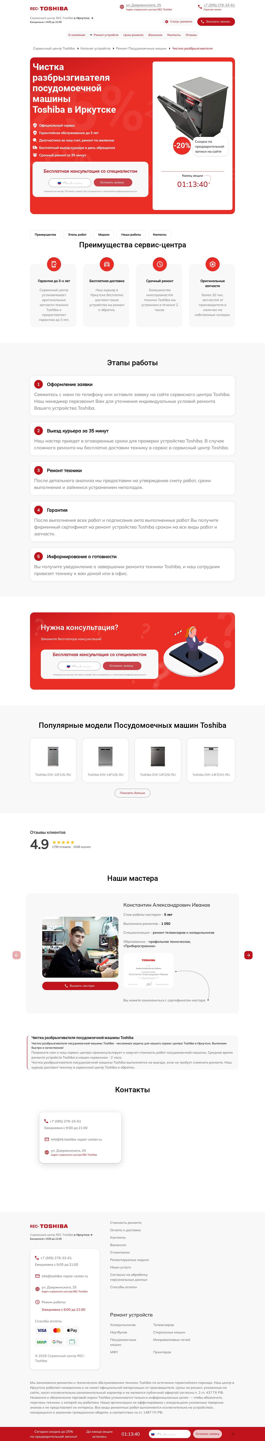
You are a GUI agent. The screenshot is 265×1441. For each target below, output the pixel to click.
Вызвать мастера (82, 986)
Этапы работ (77, 234)
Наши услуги (120, 1267)
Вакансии (155, 35)
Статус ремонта (181, 21)
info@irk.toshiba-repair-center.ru (76, 1139)
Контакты (174, 35)
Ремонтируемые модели (129, 1260)
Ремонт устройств (106, 35)
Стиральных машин (169, 1332)
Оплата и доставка (125, 1230)
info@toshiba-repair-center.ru (65, 1276)
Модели (103, 234)
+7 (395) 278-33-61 (219, 5)
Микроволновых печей (171, 1340)
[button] (248, 955)
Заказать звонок (218, 21)
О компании (76, 35)
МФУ (114, 1352)
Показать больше (132, 793)
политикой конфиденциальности (120, 191)
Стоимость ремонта (125, 1222)
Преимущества (45, 234)
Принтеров (162, 1352)
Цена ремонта (133, 35)
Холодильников (123, 1325)
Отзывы (191, 35)
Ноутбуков (118, 1332)
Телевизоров (163, 1325)
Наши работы (131, 234)
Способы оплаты (123, 1287)
